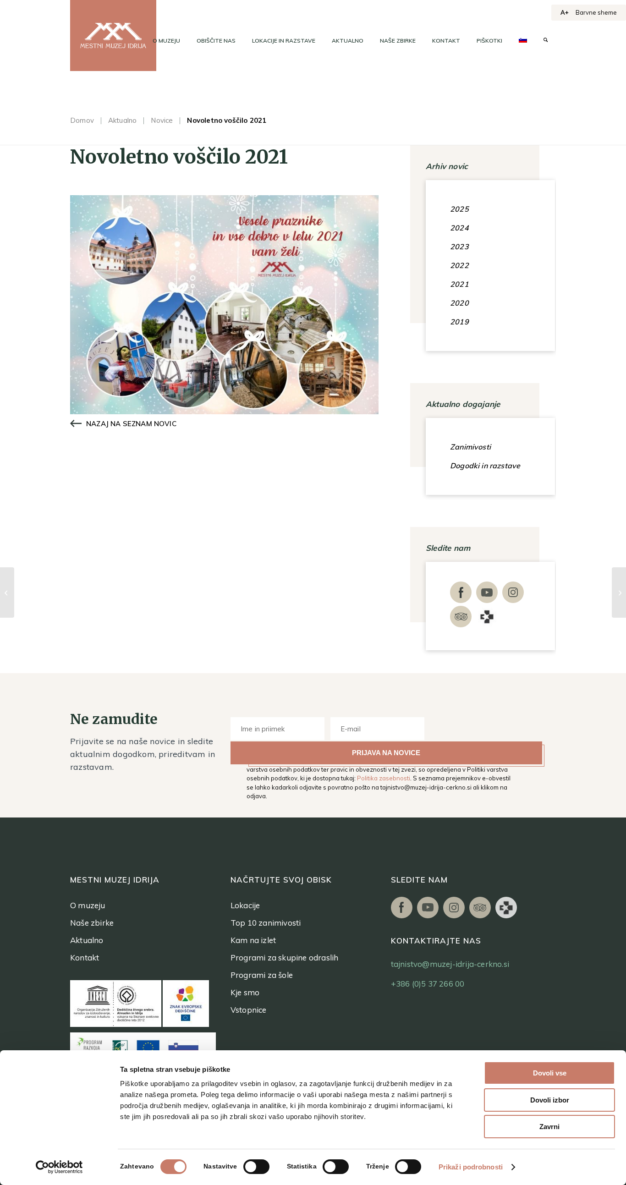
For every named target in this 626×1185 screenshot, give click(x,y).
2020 (459, 302)
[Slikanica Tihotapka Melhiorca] (619, 592)
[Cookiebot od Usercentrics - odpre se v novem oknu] (59, 1167)
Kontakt (84, 957)
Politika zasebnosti (383, 778)
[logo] (113, 35)
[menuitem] (166, 41)
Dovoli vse (549, 1073)
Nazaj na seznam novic (131, 423)
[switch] (256, 1166)
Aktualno (122, 120)
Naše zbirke (92, 922)
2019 (459, 321)
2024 (459, 227)
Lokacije (245, 905)
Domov (82, 120)
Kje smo (245, 992)
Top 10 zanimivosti (266, 922)
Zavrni (549, 1126)
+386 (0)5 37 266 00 (428, 983)
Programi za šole (262, 975)
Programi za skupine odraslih (285, 957)
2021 (459, 284)
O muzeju (87, 905)
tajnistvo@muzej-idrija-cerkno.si (426, 787)
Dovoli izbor (549, 1100)
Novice (162, 120)
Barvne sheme (596, 12)
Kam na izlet (253, 940)
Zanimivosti (470, 446)
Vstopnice (249, 1010)
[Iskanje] (545, 41)
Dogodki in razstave (485, 465)
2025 (459, 209)
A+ (564, 12)
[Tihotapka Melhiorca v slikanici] (7, 592)
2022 (459, 265)
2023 (459, 246)
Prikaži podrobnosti (471, 1167)
